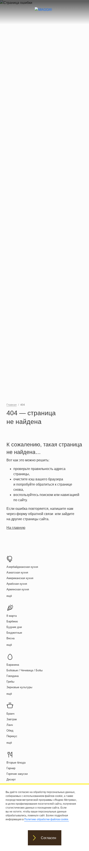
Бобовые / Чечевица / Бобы (24, 670)
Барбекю (12, 621)
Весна (10, 638)
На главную (15, 528)
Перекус (11, 736)
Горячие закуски (17, 773)
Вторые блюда (15, 762)
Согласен (48, 838)
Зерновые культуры (19, 687)
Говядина (12, 676)
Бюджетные (14, 632)
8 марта (11, 615)
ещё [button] (9, 595)
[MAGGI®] (44, 13)
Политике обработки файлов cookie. (46, 819)
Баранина (12, 664)
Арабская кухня (16, 583)
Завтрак (11, 719)
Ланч (9, 725)
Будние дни (14, 627)
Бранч (10, 713)
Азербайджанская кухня (22, 566)
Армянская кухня (17, 589)
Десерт (11, 779)
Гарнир (10, 768)
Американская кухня (19, 578)
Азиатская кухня (17, 572)
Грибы (10, 681)
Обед (9, 730)
